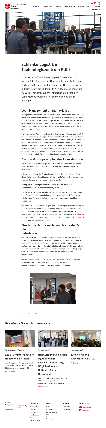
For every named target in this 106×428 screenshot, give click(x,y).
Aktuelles (36, 6)
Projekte (32, 418)
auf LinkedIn (87, 410)
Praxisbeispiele (34, 415)
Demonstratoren (69, 6)
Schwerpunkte (34, 412)
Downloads (96, 9)
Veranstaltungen (84, 6)
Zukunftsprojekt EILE (70, 3)
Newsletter (80, 3)
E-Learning (66, 409)
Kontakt (87, 3)
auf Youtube (87, 407)
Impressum (49, 409)
